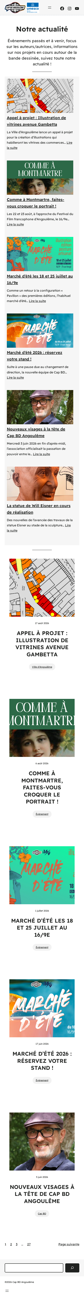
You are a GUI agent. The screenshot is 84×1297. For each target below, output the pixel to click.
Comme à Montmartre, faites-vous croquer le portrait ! (35, 202)
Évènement (42, 814)
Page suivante (68, 1244)
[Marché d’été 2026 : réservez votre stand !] (40, 330)
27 (29, 1244)
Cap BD (42, 1213)
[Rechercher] (72, 1267)
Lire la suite (15, 224)
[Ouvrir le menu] (49, 7)
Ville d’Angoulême (42, 666)
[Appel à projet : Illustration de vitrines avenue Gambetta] (40, 96)
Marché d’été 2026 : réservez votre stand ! (34, 355)
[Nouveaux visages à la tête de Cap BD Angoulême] (40, 407)
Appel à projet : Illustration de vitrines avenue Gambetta (36, 121)
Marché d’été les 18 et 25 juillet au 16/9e (40, 279)
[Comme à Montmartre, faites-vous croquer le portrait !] (40, 178)
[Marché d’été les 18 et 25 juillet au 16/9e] (40, 254)
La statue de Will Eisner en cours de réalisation (39, 509)
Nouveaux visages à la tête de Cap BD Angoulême (36, 432)
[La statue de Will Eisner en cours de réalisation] (40, 484)
